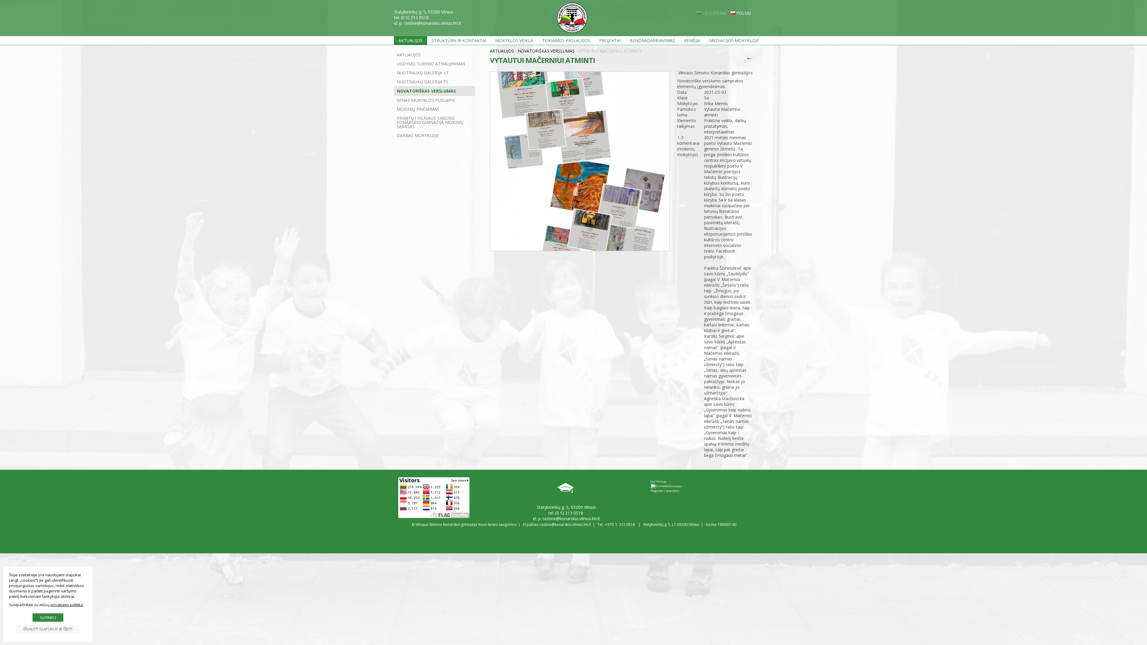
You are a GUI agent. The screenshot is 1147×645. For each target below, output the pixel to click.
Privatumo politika (66, 604)
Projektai (610, 40)
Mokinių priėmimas (418, 109)
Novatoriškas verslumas (426, 91)
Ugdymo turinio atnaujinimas (431, 64)
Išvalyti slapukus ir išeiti (48, 629)
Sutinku (48, 617)
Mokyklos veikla (514, 40)
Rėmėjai (692, 40)
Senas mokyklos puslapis (426, 100)
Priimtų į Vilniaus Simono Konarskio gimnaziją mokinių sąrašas (430, 122)
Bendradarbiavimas (652, 40)
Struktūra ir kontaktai (459, 40)
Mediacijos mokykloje (734, 40)
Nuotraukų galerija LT (423, 73)
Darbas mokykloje (418, 135)
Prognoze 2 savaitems (665, 491)
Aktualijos (410, 40)
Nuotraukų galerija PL (423, 82)
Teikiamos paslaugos (566, 40)
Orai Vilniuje (658, 481)
